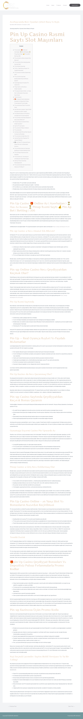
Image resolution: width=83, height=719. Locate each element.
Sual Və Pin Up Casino (19, 125)
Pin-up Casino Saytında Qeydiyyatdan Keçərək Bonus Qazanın (21, 78)
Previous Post (12, 706)
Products (58, 5)
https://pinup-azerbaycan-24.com (61, 226)
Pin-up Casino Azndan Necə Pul (21, 136)
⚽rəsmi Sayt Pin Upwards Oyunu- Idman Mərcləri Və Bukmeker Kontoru (22, 144)
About (52, 5)
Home (47, 5)
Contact (65, 5)
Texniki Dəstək (17, 97)
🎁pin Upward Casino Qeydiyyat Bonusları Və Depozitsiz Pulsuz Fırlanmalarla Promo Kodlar (21, 101)
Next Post (71, 706)
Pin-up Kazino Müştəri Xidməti (21, 127)
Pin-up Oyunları (18, 130)
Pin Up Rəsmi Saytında (19, 66)
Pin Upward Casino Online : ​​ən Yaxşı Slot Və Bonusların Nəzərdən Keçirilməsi (22, 93)
